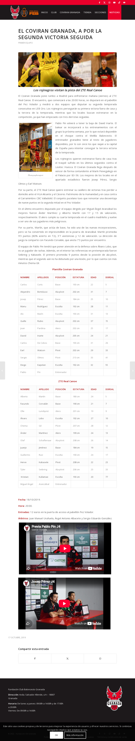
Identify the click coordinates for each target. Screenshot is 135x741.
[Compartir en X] (67, 658)
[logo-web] (24, 12)
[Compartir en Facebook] (34, 658)
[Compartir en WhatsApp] (100, 658)
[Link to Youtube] (114, 2)
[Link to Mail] (124, 2)
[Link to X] (104, 2)
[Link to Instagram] (109, 2)
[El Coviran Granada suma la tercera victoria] (132, 370)
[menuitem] (44, 12)
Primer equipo (25, 42)
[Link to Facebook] (99, 2)
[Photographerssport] (67, 69)
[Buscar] (124, 12)
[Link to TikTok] (119, 2)
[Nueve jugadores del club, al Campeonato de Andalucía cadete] (2, 370)
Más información (75, 735)
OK (56, 735)
